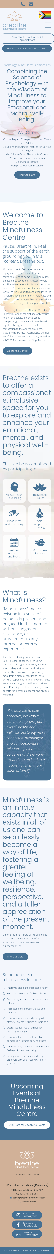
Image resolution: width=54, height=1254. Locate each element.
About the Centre (17, 350)
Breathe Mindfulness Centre (22, 1250)
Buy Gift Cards (34, 1174)
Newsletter (30, 1234)
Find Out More (27, 174)
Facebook (30, 1225)
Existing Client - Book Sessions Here (27, 48)
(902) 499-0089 (28, 1201)
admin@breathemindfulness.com (28, 1197)
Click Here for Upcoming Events (27, 1125)
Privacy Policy (19, 1174)
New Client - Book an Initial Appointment (27, 38)
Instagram (30, 1215)
